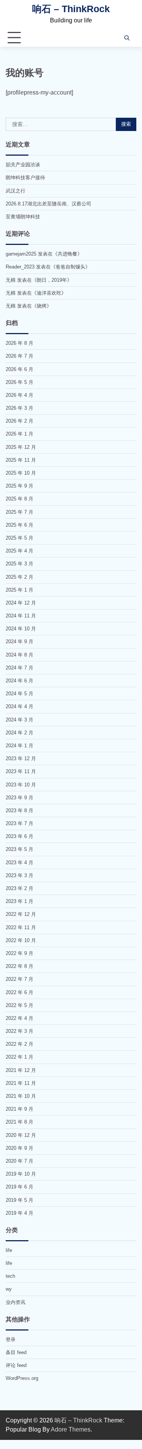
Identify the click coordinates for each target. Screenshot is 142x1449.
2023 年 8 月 (19, 810)
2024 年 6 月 (19, 680)
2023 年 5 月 (19, 849)
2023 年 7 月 (19, 823)
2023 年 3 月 (19, 875)
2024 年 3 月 (19, 720)
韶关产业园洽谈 (23, 164)
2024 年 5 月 (19, 693)
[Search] (127, 38)
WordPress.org (22, 1378)
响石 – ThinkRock (71, 8)
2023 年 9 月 (19, 797)
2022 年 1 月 (19, 1057)
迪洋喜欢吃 (49, 293)
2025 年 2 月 (19, 577)
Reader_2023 (20, 267)
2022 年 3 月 (19, 1031)
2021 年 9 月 (19, 1109)
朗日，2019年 (52, 280)
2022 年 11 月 (21, 927)
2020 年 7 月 (19, 1161)
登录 (11, 1339)
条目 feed (16, 1352)
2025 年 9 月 (19, 486)
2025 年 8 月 (19, 499)
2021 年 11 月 (21, 1083)
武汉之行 (15, 191)
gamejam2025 (21, 254)
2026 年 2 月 (19, 421)
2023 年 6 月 (19, 836)
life (9, 1250)
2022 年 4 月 (19, 1018)
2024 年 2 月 (19, 733)
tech (10, 1276)
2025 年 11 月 (21, 460)
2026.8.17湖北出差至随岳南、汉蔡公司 (48, 204)
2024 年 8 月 (19, 655)
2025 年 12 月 (21, 447)
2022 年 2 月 (19, 1044)
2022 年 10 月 (21, 940)
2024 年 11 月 (21, 616)
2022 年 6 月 (19, 992)
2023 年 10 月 (21, 785)
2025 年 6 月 (19, 525)
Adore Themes (71, 1429)
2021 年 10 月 (21, 1096)
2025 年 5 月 (19, 538)
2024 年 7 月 (19, 668)
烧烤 (42, 306)
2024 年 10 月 (21, 628)
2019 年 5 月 (19, 1200)
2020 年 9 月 (19, 1148)
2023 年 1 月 (19, 901)
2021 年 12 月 (21, 1070)
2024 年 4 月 (19, 706)
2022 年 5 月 (19, 1005)
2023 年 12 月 (21, 758)
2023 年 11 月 (21, 771)
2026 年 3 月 (19, 408)
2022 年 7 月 (19, 979)
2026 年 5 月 (19, 382)
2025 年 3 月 (19, 564)
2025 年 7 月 (19, 512)
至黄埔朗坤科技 (23, 216)
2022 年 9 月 (19, 953)
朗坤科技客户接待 (25, 177)
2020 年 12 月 (21, 1135)
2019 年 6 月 (19, 1187)
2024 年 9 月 (19, 641)
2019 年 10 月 (21, 1174)
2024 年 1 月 (19, 745)
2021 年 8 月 (19, 1122)
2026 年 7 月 (19, 356)
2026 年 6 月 (19, 369)
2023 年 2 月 (19, 888)
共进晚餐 (67, 254)
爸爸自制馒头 (70, 267)
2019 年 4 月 (19, 1213)
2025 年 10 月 (21, 473)
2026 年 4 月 (19, 395)
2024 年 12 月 (21, 603)
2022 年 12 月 (21, 914)
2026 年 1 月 (19, 434)
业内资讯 (15, 1302)
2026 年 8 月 (19, 343)
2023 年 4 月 (19, 862)
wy (9, 1289)
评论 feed (16, 1365)
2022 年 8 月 (19, 966)
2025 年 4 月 (19, 551)
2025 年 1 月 (19, 590)
